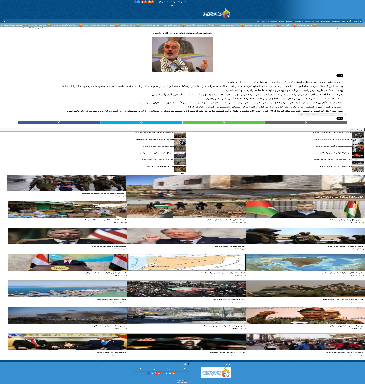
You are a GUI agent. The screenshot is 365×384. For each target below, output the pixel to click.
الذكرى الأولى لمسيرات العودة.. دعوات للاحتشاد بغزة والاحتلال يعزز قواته (333, 139)
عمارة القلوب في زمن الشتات (305, 25)
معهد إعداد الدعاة (272, 21)
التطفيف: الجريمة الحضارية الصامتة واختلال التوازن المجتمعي (99, 25)
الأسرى (300, 114)
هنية (334, 114)
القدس (306, 114)
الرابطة (355, 21)
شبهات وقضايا (336, 21)
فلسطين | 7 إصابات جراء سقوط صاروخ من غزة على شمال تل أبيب (157, 153)
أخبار (349, 21)
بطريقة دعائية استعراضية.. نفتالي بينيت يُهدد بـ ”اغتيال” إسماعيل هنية (155, 139)
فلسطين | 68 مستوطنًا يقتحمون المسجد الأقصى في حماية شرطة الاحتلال (332, 160)
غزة (329, 114)
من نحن (264, 21)
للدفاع (312, 114)
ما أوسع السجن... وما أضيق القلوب (173, 25)
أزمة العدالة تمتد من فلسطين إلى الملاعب (230, 25)
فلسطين (339, 114)
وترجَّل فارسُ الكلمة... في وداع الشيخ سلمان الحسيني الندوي (260, 25)
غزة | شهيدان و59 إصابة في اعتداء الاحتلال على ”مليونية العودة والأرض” (154, 133)
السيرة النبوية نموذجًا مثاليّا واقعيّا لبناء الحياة (11, 25)
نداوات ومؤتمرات (309, 21)
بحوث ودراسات (326, 21)
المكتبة (282, 21)
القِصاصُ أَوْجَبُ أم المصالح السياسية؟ (37, 25)
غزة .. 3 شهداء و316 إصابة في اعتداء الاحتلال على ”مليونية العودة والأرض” (332, 133)
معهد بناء (289, 21)
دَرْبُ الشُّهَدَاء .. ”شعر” (286, 25)
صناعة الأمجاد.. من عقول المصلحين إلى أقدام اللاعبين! (200, 25)
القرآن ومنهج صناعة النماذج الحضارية (149, 25)
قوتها (318, 114)
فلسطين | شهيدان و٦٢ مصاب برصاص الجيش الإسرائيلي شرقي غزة (156, 160)
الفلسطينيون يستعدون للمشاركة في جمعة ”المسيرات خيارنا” (335, 166)
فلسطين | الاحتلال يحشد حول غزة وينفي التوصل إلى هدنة (158, 146)
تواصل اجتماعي (298, 21)
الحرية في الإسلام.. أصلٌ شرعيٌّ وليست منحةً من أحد (65, 25)
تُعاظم (323, 114)
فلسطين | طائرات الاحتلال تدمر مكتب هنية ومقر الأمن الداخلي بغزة (334, 153)
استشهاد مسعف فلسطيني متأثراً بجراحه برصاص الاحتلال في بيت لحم (334, 146)
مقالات (317, 21)
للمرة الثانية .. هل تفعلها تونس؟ (127, 25)
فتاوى (343, 21)
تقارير (257, 21)
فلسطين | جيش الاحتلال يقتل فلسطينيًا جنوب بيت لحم (160, 166)
